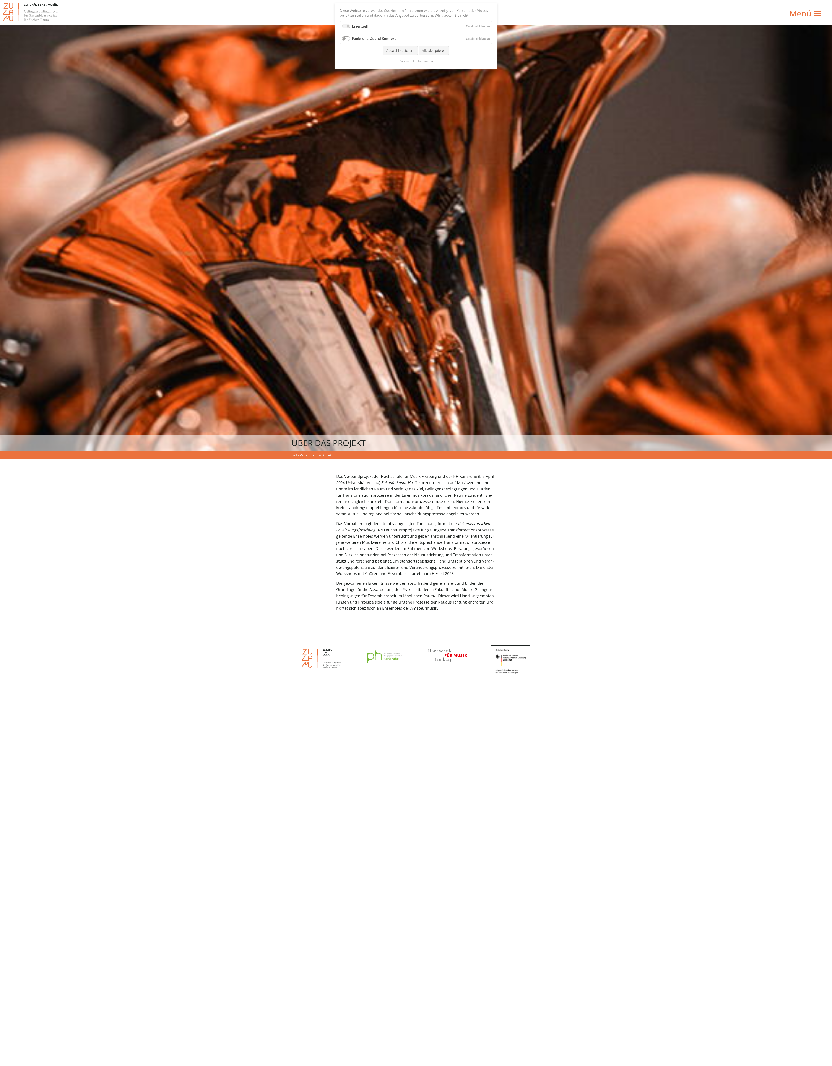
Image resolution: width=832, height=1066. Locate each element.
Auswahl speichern (400, 50)
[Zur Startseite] (30, 12)
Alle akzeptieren (434, 50)
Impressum (425, 61)
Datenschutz (407, 61)
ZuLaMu (298, 455)
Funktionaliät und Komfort (374, 38)
